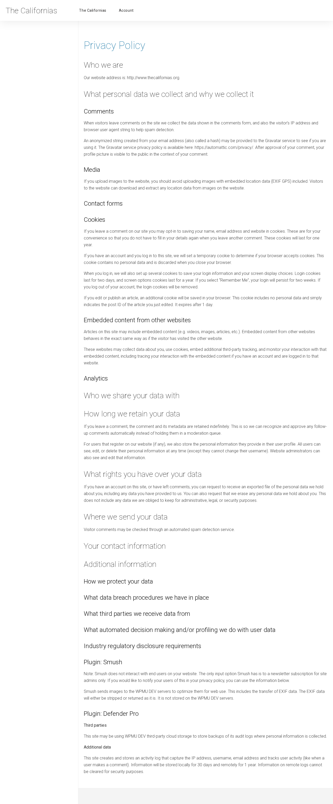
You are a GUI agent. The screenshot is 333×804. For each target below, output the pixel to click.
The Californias (92, 10)
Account (126, 10)
